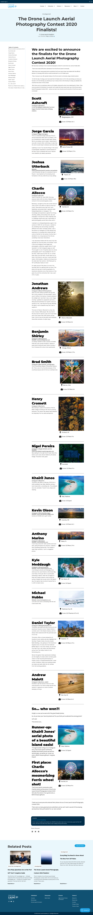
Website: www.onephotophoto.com (42, 568)
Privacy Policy (75, 904)
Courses (42, 6)
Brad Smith (11, 63)
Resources (67, 6)
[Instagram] (89, 1)
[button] (32, 831)
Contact (82, 6)
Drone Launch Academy (47, 34)
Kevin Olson (11, 71)
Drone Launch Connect (36, 902)
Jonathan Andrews (12, 59)
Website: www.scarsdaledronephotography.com (43, 450)
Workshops (33, 900)
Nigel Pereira (11, 67)
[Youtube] (11, 901)
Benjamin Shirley (12, 61)
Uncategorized (46, 14)
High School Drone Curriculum (62, 898)
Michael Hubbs (11, 77)
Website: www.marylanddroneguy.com (43, 514)
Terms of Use (75, 906)
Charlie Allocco (12, 57)
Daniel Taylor (11, 79)
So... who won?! (12, 83)
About (75, 6)
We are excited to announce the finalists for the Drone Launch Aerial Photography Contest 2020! (16, 49)
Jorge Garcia (11, 53)
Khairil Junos (11, 69)
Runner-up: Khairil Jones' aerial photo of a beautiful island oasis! (16, 85)
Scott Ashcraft (11, 51)
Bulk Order (47, 898)
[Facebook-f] (91, 1)
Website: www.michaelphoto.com (41, 600)
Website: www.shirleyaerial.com (41, 340)
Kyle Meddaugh (12, 75)
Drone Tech (10, 866)
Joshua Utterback (12, 55)
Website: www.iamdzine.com (40, 542)
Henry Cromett (12, 65)
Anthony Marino (12, 73)
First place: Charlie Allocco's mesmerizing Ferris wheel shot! (16, 87)
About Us (74, 898)
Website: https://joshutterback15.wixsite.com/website (44, 169)
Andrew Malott (11, 81)
